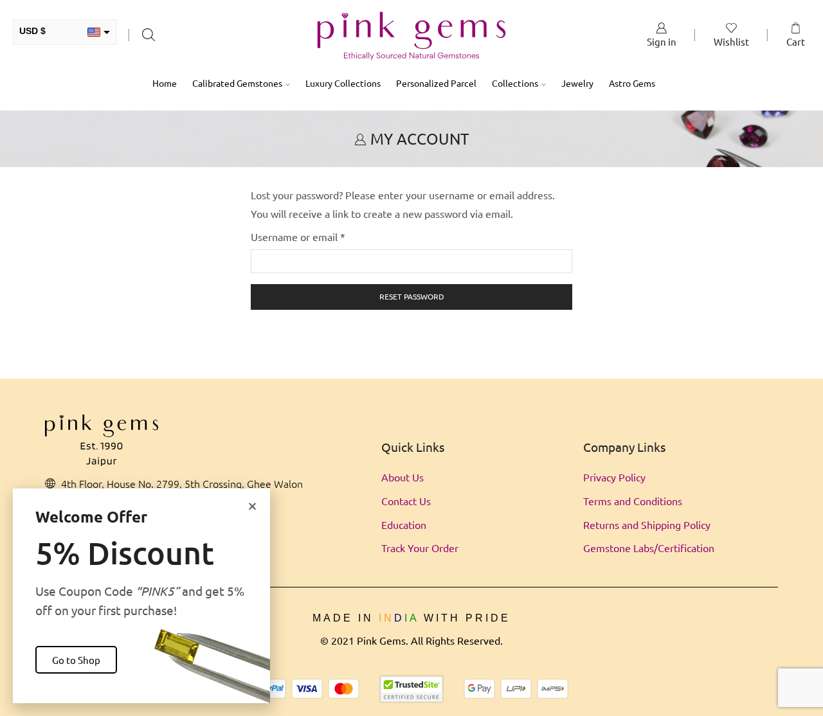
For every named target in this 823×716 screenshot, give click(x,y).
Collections (515, 83)
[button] (252, 506)
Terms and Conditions (632, 500)
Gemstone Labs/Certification (648, 547)
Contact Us (406, 500)
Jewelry (577, 83)
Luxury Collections (343, 83)
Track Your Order (419, 547)
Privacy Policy (614, 476)
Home (164, 83)
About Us (402, 476)
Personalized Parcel (436, 83)
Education (403, 524)
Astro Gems (632, 83)
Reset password (411, 296)
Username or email (298, 235)
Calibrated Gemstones (237, 83)
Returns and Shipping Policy (646, 524)
